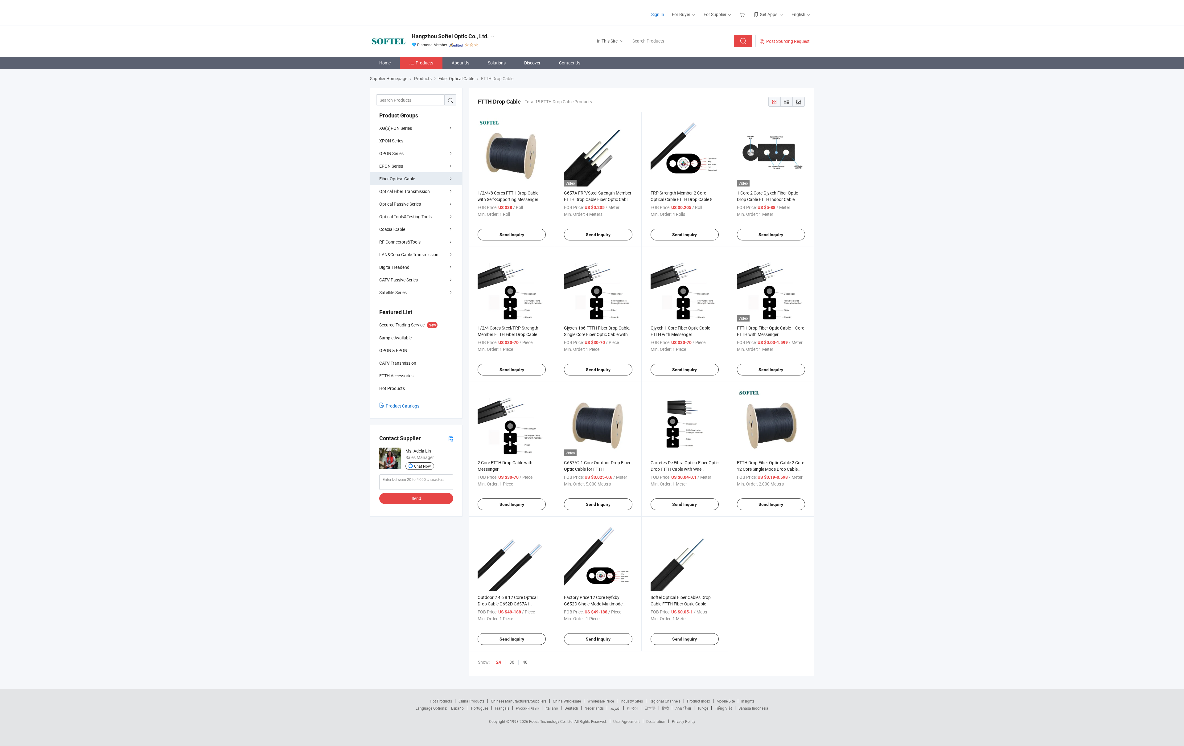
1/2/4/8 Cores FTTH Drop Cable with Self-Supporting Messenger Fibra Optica (508, 199)
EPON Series (391, 166)
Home (385, 63)
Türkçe (702, 708)
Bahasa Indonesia (753, 708)
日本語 (650, 708)
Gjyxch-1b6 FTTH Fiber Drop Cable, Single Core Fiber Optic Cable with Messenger (597, 334)
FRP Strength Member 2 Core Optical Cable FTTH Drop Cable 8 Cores (682, 199)
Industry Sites (631, 701)
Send (416, 498)
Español (458, 708)
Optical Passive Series (400, 204)
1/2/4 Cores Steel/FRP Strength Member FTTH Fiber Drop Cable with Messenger (508, 334)
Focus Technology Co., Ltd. (551, 721)
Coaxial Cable (392, 229)
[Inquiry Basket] (743, 14)
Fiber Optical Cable (397, 179)
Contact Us (569, 63)
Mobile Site (726, 701)
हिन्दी (665, 708)
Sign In (657, 14)
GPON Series (391, 153)
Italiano (551, 708)
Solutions (497, 63)
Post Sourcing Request (788, 41)
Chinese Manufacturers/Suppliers (518, 701)
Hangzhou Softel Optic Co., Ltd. (450, 36)
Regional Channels (664, 701)
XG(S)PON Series (395, 128)
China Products (471, 701)
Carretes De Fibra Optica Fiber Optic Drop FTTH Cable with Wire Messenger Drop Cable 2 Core (685, 469)
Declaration (655, 721)
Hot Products (441, 701)
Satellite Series (393, 292)
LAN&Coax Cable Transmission (408, 254)
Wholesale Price (600, 701)
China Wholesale (567, 701)
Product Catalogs (402, 406)
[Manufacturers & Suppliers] (409, 12)
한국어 (632, 708)
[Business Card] (450, 438)
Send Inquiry (512, 234)
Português (479, 708)
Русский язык (527, 708)
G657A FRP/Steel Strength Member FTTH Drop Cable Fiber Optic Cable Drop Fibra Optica (597, 199)
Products (424, 63)
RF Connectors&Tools (400, 242)
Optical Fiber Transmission (404, 191)
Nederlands (594, 708)
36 (511, 662)
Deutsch (571, 708)
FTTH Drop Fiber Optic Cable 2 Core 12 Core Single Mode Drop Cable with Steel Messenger (770, 469)
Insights (747, 701)
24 (498, 662)
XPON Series (391, 141)
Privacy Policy (683, 721)
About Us (460, 63)
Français (502, 708)
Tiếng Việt (723, 708)
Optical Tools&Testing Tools (405, 216)
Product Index (698, 701)
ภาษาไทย (683, 708)
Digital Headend (394, 267)
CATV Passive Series (398, 280)
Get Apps (768, 14)
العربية (615, 708)
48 (525, 662)
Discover (532, 63)
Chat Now (422, 466)
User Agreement (626, 721)
